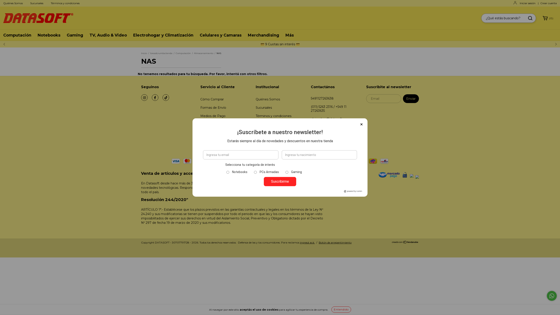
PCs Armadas (269, 172)
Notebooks (239, 172)
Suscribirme (280, 181)
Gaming (296, 172)
